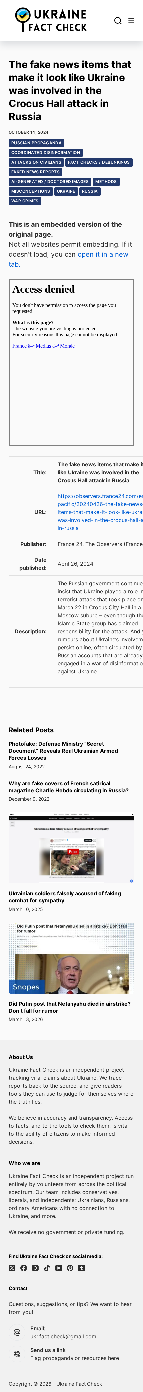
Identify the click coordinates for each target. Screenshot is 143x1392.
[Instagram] (35, 1268)
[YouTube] (58, 1268)
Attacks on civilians (36, 162)
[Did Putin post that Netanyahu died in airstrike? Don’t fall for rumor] (71, 958)
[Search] (118, 20)
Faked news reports (35, 171)
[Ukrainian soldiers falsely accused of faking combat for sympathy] (71, 847)
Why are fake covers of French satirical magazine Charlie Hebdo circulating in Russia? (69, 787)
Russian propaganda (36, 142)
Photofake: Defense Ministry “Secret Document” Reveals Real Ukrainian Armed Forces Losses (63, 750)
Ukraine (66, 191)
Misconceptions (30, 191)
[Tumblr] (81, 1268)
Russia (90, 191)
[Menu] (131, 21)
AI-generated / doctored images (50, 181)
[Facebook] (23, 1268)
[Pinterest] (70, 1268)
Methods (106, 181)
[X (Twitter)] (12, 1268)
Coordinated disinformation (45, 152)
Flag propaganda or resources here (74, 1358)
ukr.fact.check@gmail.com (63, 1336)
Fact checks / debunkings (99, 162)
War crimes (25, 200)
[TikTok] (47, 1268)
